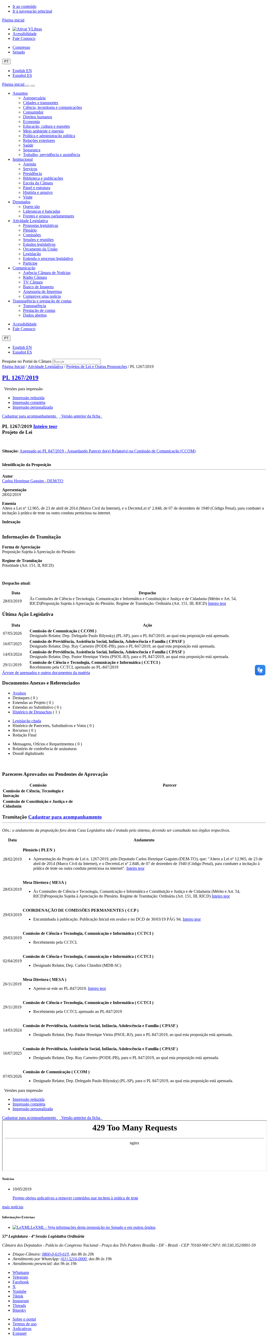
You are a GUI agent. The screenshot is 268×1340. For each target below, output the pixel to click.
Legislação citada (27, 721)
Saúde (28, 145)
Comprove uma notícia (42, 296)
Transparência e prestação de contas (42, 301)
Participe (30, 263)
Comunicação (24, 268)
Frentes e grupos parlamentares (48, 216)
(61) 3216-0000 (74, 1259)
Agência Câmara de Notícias (46, 272)
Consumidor (33, 112)
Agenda (29, 164)
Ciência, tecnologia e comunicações (52, 107)
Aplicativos (22, 1328)
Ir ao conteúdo (24, 6)
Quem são (31, 206)
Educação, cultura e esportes (46, 126)
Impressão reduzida (28, 398)
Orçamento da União (40, 249)
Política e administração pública (49, 136)
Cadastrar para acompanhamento (30, 416)
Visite (27, 197)
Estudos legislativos (39, 244)
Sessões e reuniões (38, 239)
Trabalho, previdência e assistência (51, 154)
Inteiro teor (45, 426)
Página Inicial (13, 366)
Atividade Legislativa (30, 220)
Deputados (21, 202)
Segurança (31, 150)
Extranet (19, 1333)
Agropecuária (34, 98)
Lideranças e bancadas (41, 211)
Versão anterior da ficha (80, 416)
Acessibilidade (25, 33)
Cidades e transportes (40, 102)
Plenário (30, 230)
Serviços (30, 169)
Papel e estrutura (36, 187)
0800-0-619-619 (55, 1254)
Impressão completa (29, 402)
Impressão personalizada (33, 407)
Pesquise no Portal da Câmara (26, 361)
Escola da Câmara (38, 183)
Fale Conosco (24, 38)
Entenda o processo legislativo (48, 258)
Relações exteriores (39, 140)
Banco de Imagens (38, 287)
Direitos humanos (37, 117)
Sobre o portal (24, 1319)
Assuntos (20, 93)
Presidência (32, 173)
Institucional (23, 159)
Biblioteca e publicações (43, 178)
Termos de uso (25, 1324)
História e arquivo (38, 192)
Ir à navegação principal (32, 11)
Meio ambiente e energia (43, 131)
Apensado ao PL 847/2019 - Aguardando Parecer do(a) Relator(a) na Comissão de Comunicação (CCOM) (108, 451)
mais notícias (12, 1207)
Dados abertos (35, 315)
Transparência (34, 305)
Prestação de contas (39, 310)
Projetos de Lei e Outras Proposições (96, 366)
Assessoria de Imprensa (42, 291)
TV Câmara (33, 282)
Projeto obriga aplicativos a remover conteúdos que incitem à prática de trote (75, 1198)
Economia (31, 121)
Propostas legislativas (40, 225)
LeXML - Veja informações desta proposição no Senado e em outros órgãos (93, 1227)
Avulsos (19, 693)
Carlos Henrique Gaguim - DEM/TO (32, 481)
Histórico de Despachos (32, 712)
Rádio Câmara (35, 277)
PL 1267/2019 (20, 377)
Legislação (32, 254)
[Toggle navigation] (27, 86)
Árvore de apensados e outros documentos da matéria (46, 672)
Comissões (32, 235)
